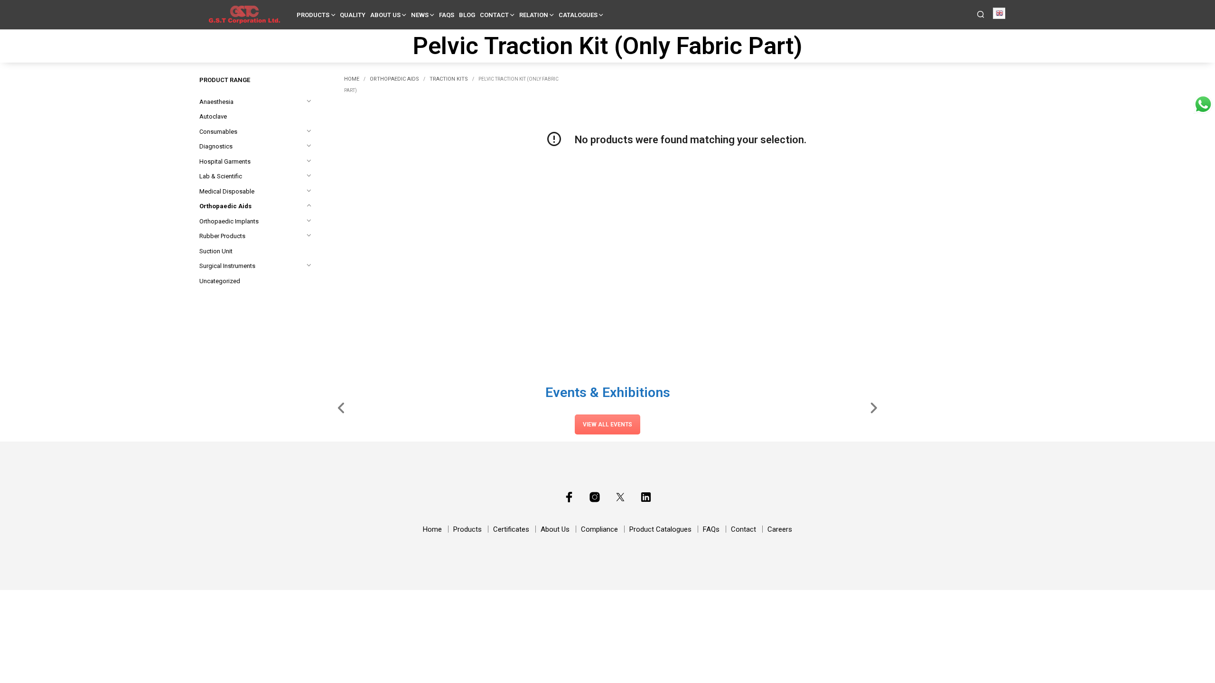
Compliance (599, 529)
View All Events (607, 424)
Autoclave (213, 116)
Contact (494, 14)
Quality (352, 14)
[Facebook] (569, 497)
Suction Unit (216, 251)
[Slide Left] (341, 407)
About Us (385, 14)
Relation (533, 14)
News (420, 14)
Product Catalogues (660, 529)
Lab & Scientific (220, 176)
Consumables (218, 131)
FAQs (446, 14)
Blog (467, 14)
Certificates (511, 529)
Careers (779, 529)
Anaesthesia (216, 101)
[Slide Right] (873, 407)
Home (351, 79)
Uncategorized (219, 281)
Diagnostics (216, 146)
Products (313, 14)
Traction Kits (449, 79)
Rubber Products (222, 236)
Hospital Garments (225, 161)
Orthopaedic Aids (225, 206)
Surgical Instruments (227, 265)
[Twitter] (620, 497)
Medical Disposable (226, 191)
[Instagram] (594, 497)
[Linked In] (646, 497)
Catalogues (578, 14)
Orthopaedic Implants (229, 221)
